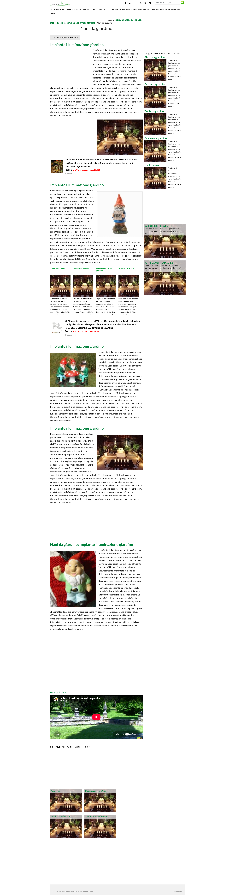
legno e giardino (98, 9)
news (53, 14)
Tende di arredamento (96, 816)
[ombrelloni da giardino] (84, 285)
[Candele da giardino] (156, 151)
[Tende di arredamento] (100, 826)
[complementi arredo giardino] (107, 285)
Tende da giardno (60, 816)
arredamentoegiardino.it (128, 19)
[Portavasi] (66, 800)
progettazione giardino (118, 9)
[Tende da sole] (156, 178)
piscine (86, 9)
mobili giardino (58, 9)
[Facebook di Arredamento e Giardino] (137, 3)
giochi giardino (172, 9)
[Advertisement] (78, 20)
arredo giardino (74, 9)
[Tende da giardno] (66, 826)
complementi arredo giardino (80, 22)
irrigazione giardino (140, 9)
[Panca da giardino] (129, 285)
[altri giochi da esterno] (165, 240)
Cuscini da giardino (95, 791)
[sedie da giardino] (61, 285)
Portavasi (55, 791)
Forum (128, 3)
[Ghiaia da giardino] (156, 70)
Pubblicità (178, 892)
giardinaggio (158, 9)
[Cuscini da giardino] (100, 800)
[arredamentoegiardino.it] (60, 3)
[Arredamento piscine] (165, 277)
